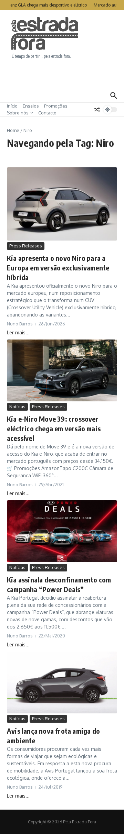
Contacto (47, 112)
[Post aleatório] (97, 109)
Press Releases (25, 245)
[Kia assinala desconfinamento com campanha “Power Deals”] (62, 531)
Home (13, 130)
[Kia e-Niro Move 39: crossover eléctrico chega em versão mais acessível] (62, 370)
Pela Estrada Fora (45, 34)
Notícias (17, 406)
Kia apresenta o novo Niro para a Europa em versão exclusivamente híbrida (58, 267)
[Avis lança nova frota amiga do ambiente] (62, 682)
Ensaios (31, 106)
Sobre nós (18, 112)
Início (12, 106)
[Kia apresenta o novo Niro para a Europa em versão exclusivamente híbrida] (62, 204)
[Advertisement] (62, 73)
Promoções (56, 106)
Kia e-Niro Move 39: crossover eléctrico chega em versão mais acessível (54, 428)
